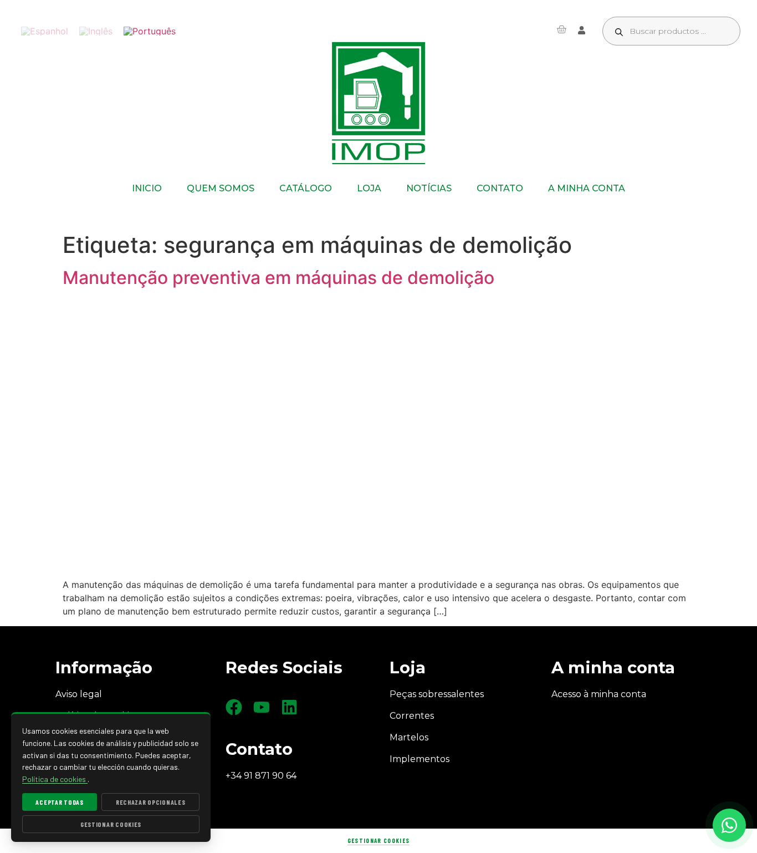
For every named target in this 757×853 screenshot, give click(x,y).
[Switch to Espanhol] (45, 31)
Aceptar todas (59, 802)
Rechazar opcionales (151, 802)
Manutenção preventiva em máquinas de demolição (278, 277)
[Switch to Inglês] (96, 31)
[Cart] (561, 29)
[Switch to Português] (149, 31)
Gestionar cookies (378, 840)
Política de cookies (55, 779)
